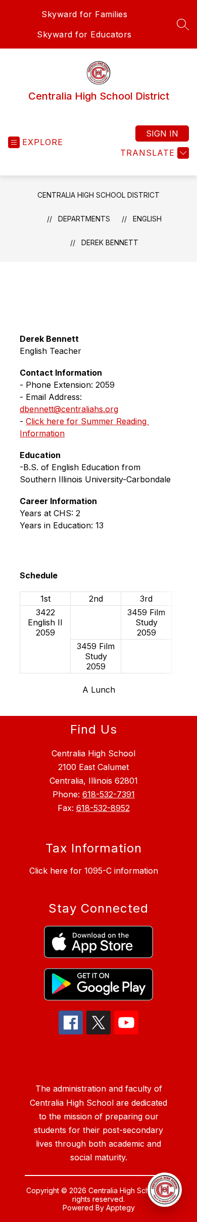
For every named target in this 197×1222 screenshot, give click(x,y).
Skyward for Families (84, 14)
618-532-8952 (103, 808)
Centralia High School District (98, 195)
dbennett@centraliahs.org (69, 409)
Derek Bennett (109, 242)
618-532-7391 (108, 794)
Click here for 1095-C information (93, 871)
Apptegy (120, 1207)
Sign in (162, 133)
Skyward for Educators (84, 34)
